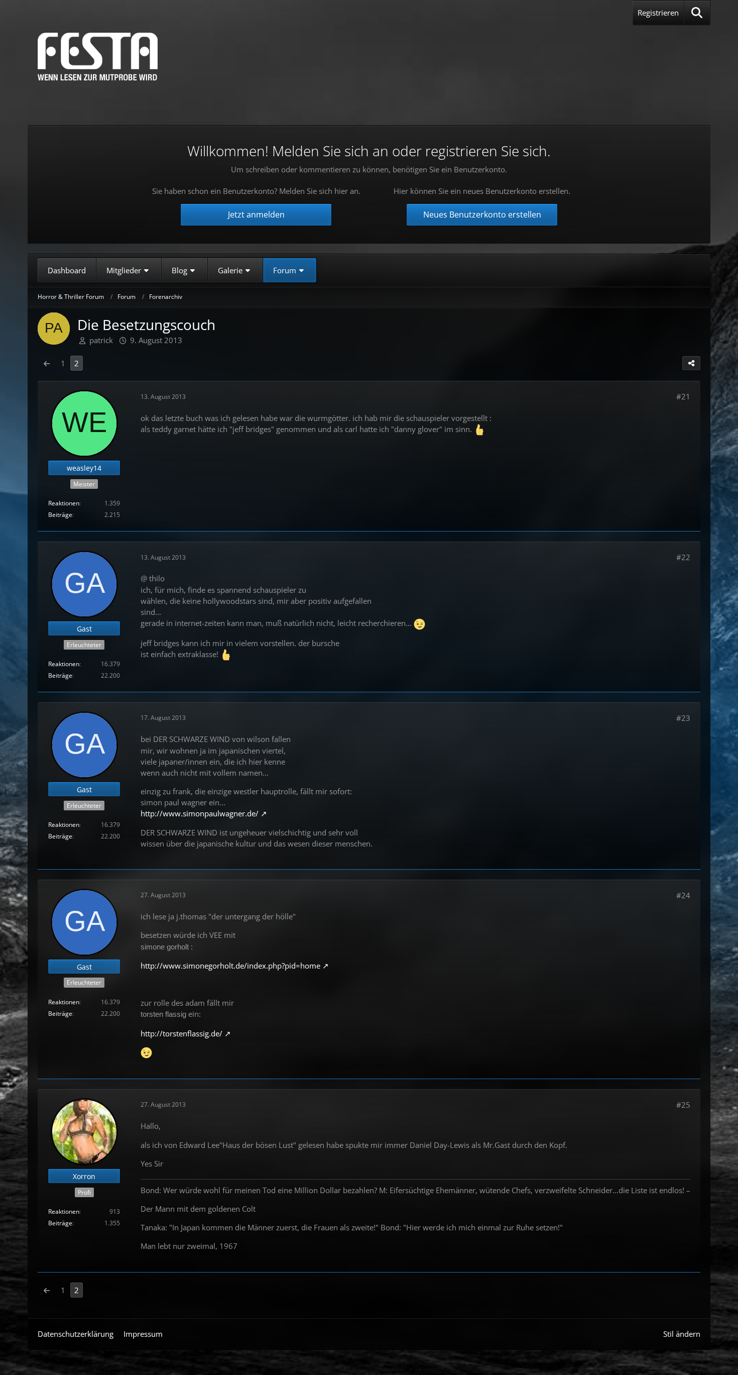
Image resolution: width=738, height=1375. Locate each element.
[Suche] (697, 13)
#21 (683, 396)
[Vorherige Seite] (47, 363)
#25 (683, 1105)
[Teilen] (691, 363)
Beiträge (60, 514)
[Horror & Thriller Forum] (98, 56)
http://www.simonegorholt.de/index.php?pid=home (230, 966)
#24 (683, 895)
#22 (683, 557)
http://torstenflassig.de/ (181, 1033)
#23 (683, 718)
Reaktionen (63, 503)
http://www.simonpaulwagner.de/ (200, 813)
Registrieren (658, 13)
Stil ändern (681, 1334)
